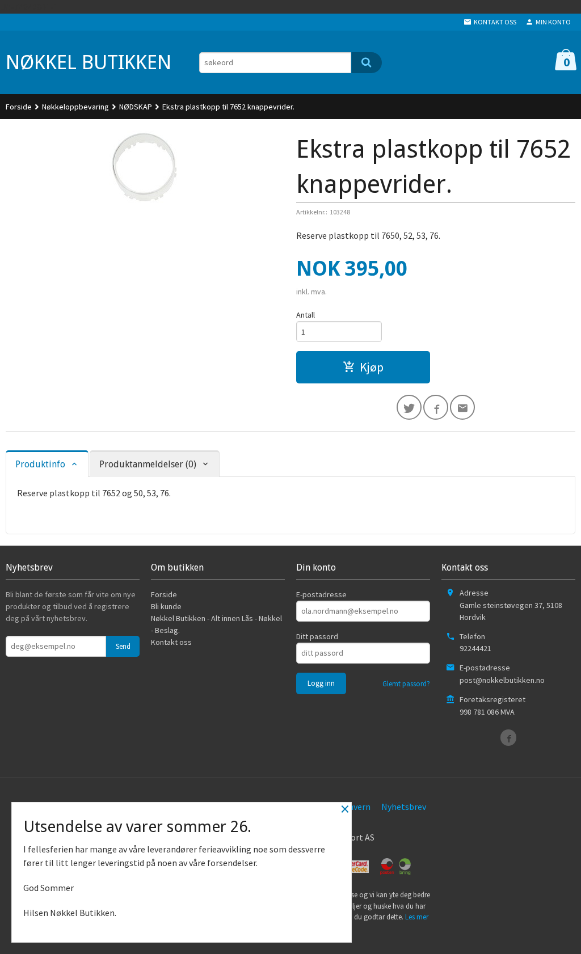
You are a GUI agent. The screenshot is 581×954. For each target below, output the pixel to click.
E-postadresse (321, 594)
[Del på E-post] (462, 407)
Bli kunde (166, 606)
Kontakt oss (171, 642)
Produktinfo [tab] (40, 464)
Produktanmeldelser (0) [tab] (147, 464)
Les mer (416, 917)
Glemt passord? (406, 684)
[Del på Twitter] (409, 407)
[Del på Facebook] (435, 407)
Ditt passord (317, 636)
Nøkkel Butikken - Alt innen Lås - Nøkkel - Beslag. (216, 624)
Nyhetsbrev (403, 806)
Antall (305, 315)
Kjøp (372, 367)
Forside (19, 107)
